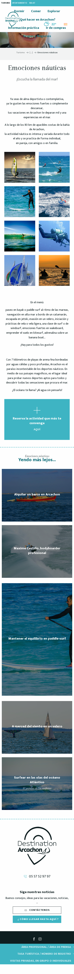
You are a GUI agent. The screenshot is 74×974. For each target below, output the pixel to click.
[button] (66, 23)
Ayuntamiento (19, 3)
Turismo (5, 3)
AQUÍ (37, 429)
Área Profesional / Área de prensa (46, 947)
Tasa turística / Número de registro (44, 953)
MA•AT (32, 3)
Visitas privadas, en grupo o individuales (40, 960)
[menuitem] (12, 19)
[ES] (66, 24)
